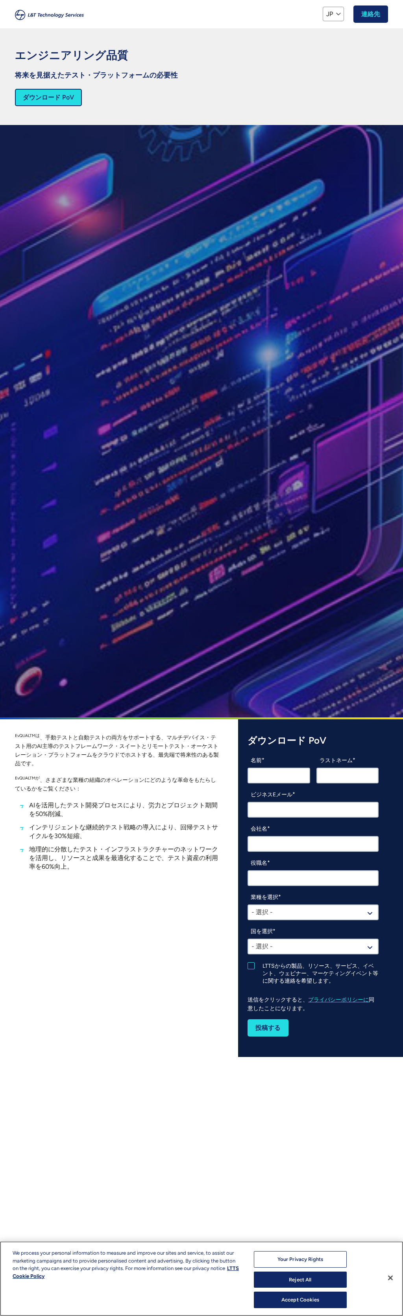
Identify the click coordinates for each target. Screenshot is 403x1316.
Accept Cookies (300, 1300)
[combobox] (313, 912)
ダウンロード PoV (48, 97)
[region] (201, 1278)
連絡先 (370, 14)
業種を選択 (264, 897)
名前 (256, 760)
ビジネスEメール (271, 794)
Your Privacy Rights (300, 1259)
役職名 (259, 863)
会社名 (259, 828)
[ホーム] (49, 14)
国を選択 (262, 931)
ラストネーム (336, 760)
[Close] (390, 1278)
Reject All (300, 1280)
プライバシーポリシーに (338, 999)
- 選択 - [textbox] (262, 912)
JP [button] (329, 14)
